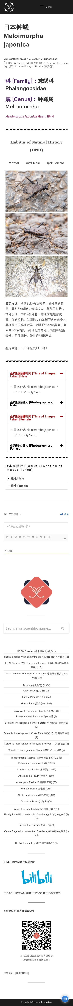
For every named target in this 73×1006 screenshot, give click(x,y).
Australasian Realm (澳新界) (33, 776)
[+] (50, 537)
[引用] (32, 537)
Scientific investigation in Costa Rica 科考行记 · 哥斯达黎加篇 (36, 733)
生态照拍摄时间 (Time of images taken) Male (33, 374)
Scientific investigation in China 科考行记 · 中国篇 (34, 750)
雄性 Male (17, 478)
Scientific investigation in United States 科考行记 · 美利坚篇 (36, 722)
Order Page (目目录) (34, 690)
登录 (66, 514)
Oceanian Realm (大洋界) (34, 801)
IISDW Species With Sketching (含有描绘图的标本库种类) (34, 656)
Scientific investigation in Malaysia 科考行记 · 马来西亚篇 (34, 743)
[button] (36, 375)
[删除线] (20, 537)
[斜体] (11, 537)
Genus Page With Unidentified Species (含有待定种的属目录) (36, 831)
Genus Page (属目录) (32, 703)
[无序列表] (28, 537)
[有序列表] (24, 537)
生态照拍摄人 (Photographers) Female (32, 447)
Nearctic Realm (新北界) (33, 788)
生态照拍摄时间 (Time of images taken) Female (33, 417)
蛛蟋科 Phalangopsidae (44, 59)
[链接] (41, 537)
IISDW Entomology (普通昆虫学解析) (34, 843)
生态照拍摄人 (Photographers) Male (32, 403)
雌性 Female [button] (55, 163)
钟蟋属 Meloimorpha (20, 59)
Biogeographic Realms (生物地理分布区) (32, 757)
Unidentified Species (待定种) (34, 825)
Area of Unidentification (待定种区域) (33, 809)
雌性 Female (19, 486)
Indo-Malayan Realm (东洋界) (35, 66)
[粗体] (7, 537)
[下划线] (15, 537)
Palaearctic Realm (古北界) (32, 763)
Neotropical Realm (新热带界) (33, 795)
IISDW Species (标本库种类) (25, 63)
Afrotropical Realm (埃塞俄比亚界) (34, 782)
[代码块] (37, 537)
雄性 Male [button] (33, 163)
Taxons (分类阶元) (32, 685)
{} (45, 537)
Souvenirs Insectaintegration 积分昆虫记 (34, 711)
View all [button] (14, 163)
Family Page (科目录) (33, 697)
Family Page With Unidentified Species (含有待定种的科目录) (36, 814)
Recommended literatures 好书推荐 (34, 716)
